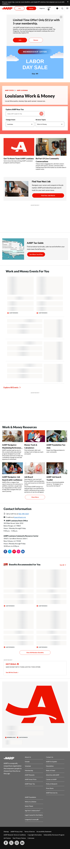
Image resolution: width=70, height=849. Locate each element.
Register (42, 8)
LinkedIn (23, 506)
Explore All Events (11, 365)
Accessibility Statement (44, 786)
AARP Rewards (29, 729)
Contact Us (49, 711)
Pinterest (14, 506)
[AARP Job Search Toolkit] (56, 423)
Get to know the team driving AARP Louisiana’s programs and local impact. (18, 161)
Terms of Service (29, 786)
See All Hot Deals (11, 627)
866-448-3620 (24, 468)
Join (20, 40)
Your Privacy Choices (19, 792)
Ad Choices (7, 792)
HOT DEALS (11, 619)
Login (49, 7)
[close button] (61, 17)
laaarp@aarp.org (20, 472)
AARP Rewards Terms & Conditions (15, 789)
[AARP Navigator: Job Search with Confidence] (12, 423)
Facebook (5, 506)
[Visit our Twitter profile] (11, 797)
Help (57, 8)
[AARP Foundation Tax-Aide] (56, 391)
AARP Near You (30, 738)
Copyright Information (35, 789)
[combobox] (25, 113)
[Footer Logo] (13, 712)
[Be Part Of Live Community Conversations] (51, 147)
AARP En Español (51, 716)
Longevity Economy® (31, 774)
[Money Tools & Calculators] (34, 391)
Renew (36, 40)
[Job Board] (34, 423)
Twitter (10, 506)
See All (62, 519)
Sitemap (6, 786)
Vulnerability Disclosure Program (54, 789)
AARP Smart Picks (30, 734)
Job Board (28, 431)
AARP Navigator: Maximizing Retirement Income (12, 402)
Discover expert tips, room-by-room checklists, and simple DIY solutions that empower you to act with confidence (33, 3)
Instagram (18, 506)
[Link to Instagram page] (17, 797)
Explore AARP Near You (15, 109)
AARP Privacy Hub (17, 786)
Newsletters (50, 720)
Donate (27, 716)
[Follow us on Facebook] (6, 797)
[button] (62, 8)
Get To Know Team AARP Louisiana (19, 158)
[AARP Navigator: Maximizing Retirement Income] (12, 391)
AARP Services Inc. (52, 747)
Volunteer (28, 720)
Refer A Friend (50, 725)
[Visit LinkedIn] (22, 797)
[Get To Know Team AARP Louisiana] (19, 147)
